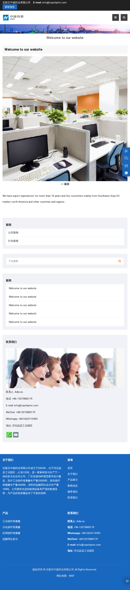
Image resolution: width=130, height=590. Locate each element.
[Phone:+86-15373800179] (126, 172)
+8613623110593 (28, 418)
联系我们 (73, 497)
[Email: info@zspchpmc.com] (126, 165)
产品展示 (73, 479)
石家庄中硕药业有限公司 (60, 569)
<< (65, 184)
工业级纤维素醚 (11, 521)
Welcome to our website (22, 288)
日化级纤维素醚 (11, 527)
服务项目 (73, 491)
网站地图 (62, 575)
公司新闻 (13, 232)
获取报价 (10, 6)
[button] (65, 26)
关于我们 (73, 474)
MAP (71, 575)
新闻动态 (73, 485)
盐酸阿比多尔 (10, 539)
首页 (70, 468)
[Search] (119, 261)
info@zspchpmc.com (54, 2)
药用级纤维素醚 (11, 533)
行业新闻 (13, 240)
